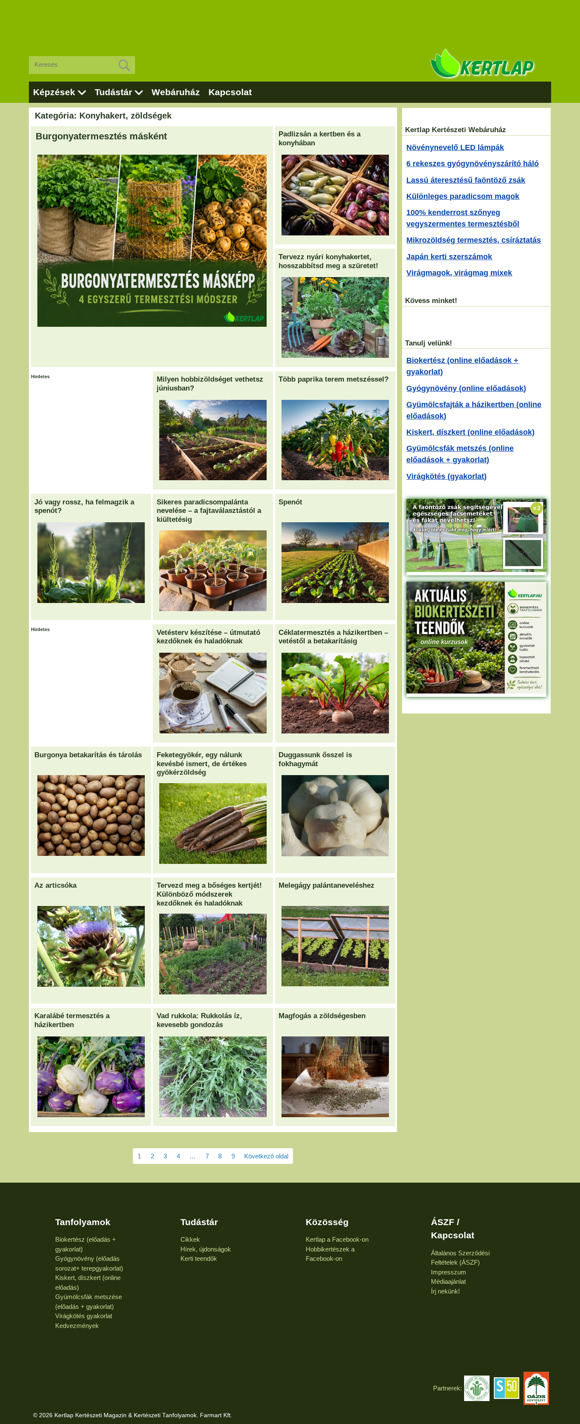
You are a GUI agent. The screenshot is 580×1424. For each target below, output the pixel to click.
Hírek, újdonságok (205, 1249)
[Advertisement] (290, 21)
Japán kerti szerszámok (449, 256)
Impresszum (448, 1272)
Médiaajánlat (448, 1281)
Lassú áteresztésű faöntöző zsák (465, 180)
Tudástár (113, 92)
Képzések (54, 92)
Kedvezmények (77, 1325)
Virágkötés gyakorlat (83, 1315)
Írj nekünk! (445, 1291)
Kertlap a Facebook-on (337, 1239)
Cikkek (190, 1239)
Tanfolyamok (82, 1222)
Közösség (327, 1222)
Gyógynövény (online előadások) (466, 388)
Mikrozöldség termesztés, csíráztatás (473, 240)
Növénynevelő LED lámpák (455, 147)
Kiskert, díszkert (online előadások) (470, 432)
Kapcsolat (230, 92)
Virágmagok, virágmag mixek (459, 273)
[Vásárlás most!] (476, 569)
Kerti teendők (198, 1258)
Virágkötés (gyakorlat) (446, 476)
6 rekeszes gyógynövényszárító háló (472, 163)
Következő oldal (266, 1156)
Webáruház (176, 92)
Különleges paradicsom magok (462, 196)
